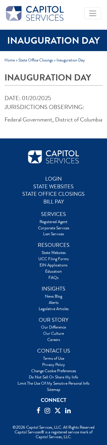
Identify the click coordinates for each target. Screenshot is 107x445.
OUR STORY (53, 320)
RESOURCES (54, 245)
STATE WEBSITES (53, 186)
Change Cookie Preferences (53, 371)
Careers (53, 340)
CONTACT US (53, 351)
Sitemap (53, 389)
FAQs (53, 277)
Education (53, 271)
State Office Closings (35, 60)
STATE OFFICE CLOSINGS (53, 194)
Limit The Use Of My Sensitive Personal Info (53, 383)
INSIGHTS (53, 289)
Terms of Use (53, 358)
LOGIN (53, 179)
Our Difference (53, 327)
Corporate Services (53, 228)
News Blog (53, 296)
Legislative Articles (54, 309)
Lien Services (53, 234)
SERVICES (53, 214)
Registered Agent (53, 222)
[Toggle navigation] (92, 13)
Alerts (54, 302)
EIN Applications (53, 265)
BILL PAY (53, 202)
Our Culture (53, 333)
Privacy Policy (53, 364)
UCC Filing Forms (53, 259)
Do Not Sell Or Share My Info (53, 377)
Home (9, 60)
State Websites (54, 252)
